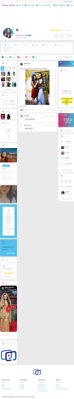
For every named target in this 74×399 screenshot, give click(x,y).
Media (17, 45)
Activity (20, 5)
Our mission (41, 382)
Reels (65, 1)
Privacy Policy (41, 386)
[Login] (73, 5)
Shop (57, 5)
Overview (36, 45)
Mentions (14, 57)
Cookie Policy (41, 388)
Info (26, 45)
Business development (62, 388)
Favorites (22, 57)
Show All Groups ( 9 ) (66, 198)
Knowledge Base (6, 388)
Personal (6, 57)
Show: (60, 57)
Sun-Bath (67, 146)
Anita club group (67, 192)
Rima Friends (68, 181)
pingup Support (5, 268)
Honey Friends (68, 186)
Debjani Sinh (27, 63)
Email (3, 382)
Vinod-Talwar (68, 141)
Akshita (25, 115)
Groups (40, 5)
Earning (48, 5)
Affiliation (58, 386)
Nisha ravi (67, 152)
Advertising (59, 382)
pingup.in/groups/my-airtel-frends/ (8, 231)
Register (70, 1)
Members (22, 386)
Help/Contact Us (42, 384)
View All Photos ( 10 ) (8, 89)
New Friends (30, 5)
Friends (47, 45)
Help (3, 384)
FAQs (3, 386)
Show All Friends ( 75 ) (67, 170)
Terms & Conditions (43, 391)
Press (57, 384)
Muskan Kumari (27, 125)
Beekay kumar (68, 163)
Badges (8, 50)
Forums (22, 388)
